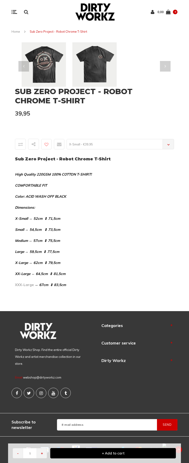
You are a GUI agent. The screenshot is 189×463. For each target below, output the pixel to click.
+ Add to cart (113, 453)
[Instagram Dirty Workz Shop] (41, 393)
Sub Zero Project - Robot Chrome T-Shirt (58, 31)
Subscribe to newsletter (24, 425)
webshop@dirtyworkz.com (42, 377)
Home (16, 31)
